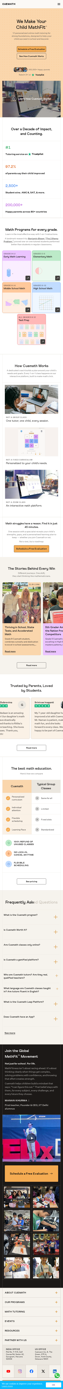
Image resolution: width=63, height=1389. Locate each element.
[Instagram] (20, 1371)
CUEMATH (8, 4)
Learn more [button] (7, 1386)
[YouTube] (8, 1371)
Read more (10, 651)
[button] (31, 99)
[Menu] (59, 4)
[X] (43, 1371)
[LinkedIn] (55, 1371)
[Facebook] (31, 1371)
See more (10, 1033)
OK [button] (53, 1385)
